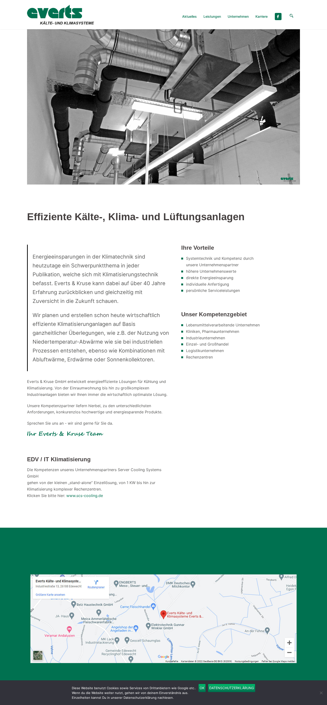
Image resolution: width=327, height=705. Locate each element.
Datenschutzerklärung (231, 688)
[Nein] (321, 692)
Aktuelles (189, 16)
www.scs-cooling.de (84, 495)
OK (202, 688)
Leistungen (212, 16)
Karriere (261, 16)
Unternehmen (238, 16)
